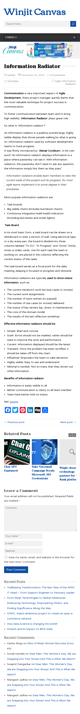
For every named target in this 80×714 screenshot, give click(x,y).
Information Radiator (69, 83)
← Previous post (14, 422)
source (14, 401)
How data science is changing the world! (32, 623)
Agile (58, 81)
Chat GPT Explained (11, 468)
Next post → (68, 422)
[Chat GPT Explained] (18, 452)
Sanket (11, 75)
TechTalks (13, 81)
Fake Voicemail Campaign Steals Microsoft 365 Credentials (43, 472)
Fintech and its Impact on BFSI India (29, 629)
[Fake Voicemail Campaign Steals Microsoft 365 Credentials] (46, 452)
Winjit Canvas (35, 11)
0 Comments (57, 75)
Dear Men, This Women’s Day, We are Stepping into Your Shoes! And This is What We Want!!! (41, 669)
